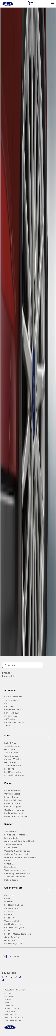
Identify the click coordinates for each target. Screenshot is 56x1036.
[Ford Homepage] (9, 1029)
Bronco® (7, 672)
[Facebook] (3, 977)
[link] (7, 993)
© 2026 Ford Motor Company (15, 990)
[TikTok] (3, 980)
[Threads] (20, 977)
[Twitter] (7, 977)
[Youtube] (11, 977)
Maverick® (8, 676)
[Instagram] (16, 977)
